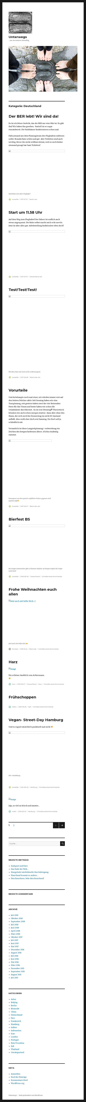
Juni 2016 (15, 959)
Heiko (14, 707)
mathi (14, 811)
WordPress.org (17, 1083)
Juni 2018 (15, 928)
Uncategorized (17, 1052)
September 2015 (18, 971)
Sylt (29, 707)
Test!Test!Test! (23, 289)
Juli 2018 (14, 924)
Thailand (15, 1049)
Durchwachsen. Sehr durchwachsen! (27, 878)
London (14, 1037)
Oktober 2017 (16, 937)
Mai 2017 (15, 946)
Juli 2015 (14, 978)
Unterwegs (18, 37)
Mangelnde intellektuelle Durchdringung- (30, 872)
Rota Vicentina (17, 1043)
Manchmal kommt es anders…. (25, 875)
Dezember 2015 (17, 968)
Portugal (15, 1040)
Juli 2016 (14, 956)
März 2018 (15, 934)
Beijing (14, 1002)
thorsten (15, 649)
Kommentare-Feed (19, 1080)
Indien (14, 1027)
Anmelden (15, 1074)
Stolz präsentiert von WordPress (31, 1095)
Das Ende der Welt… (19, 869)
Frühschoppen (22, 697)
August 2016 (16, 953)
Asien (13, 999)
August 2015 (16, 974)
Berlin (32, 199)
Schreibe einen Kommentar (52, 576)
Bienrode (33, 377)
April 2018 (15, 931)
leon (13, 684)
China (13, 1012)
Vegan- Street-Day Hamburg (36, 720)
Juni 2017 (15, 943)
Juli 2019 (14, 915)
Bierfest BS (19, 519)
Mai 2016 (15, 962)
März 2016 (15, 965)
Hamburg (33, 787)
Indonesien (16, 1030)
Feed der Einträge (19, 1077)
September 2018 (18, 921)
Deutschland (34, 277)
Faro (13, 1018)
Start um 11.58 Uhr (25, 212)
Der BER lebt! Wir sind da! (33, 116)
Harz (13, 662)
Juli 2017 (14, 940)
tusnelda (15, 199)
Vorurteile (19, 390)
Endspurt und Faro (19, 866)
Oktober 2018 (17, 918)
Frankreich (16, 1021)
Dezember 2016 (17, 949)
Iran (35, 199)
